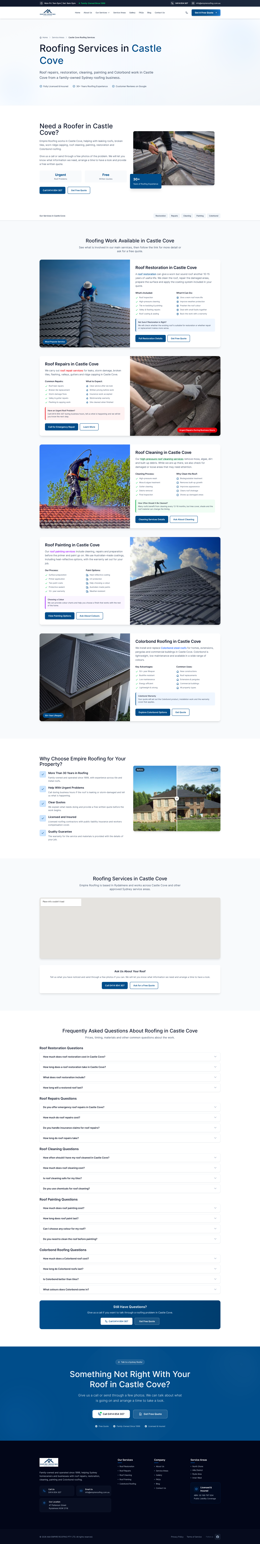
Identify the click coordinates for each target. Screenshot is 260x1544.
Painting (200, 216)
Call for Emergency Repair (61, 427)
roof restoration (147, 274)
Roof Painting (125, 1479)
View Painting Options (59, 615)
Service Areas (119, 12)
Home (77, 12)
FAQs (141, 12)
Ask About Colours (90, 615)
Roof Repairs (125, 1471)
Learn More (89, 427)
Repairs (174, 216)
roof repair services (71, 370)
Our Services (101, 12)
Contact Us (160, 12)
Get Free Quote (79, 190)
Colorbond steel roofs (174, 647)
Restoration (161, 216)
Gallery (132, 12)
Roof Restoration (127, 1466)
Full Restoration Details (150, 338)
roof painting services (62, 551)
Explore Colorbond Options (153, 712)
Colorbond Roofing (128, 1484)
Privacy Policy (177, 1537)
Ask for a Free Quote (144, 985)
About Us (88, 12)
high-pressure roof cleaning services (161, 459)
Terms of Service (194, 1537)
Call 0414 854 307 (52, 190)
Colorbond (213, 216)
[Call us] (186, 12)
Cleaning (187, 216)
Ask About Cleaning (183, 519)
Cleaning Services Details (152, 519)
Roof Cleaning (126, 1475)
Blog (149, 12)
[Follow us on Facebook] (217, 1537)
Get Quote (180, 712)
